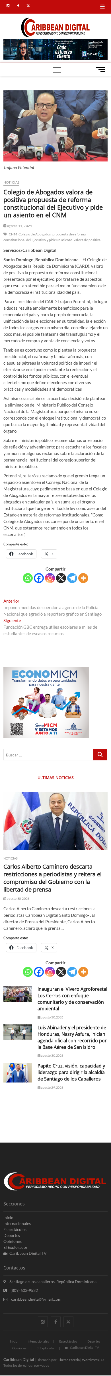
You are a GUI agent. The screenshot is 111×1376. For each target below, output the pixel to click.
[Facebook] (39, 578)
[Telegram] (72, 578)
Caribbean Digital (18, 1359)
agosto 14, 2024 (19, 226)
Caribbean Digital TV (28, 1253)
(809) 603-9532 (24, 1290)
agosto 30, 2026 (17, 898)
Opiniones (12, 1241)
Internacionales (17, 1223)
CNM (13, 234)
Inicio (8, 1217)
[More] (83, 578)
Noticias (11, 182)
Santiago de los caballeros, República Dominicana (52, 1281)
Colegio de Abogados (34, 234)
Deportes (11, 1235)
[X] (61, 578)
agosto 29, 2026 (51, 1087)
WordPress (90, 1360)
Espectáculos (14, 1229)
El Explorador (15, 1247)
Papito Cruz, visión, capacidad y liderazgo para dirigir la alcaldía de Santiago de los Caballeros (71, 1072)
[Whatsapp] (28, 578)
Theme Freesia (69, 1360)
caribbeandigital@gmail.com (35, 1299)
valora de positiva (87, 240)
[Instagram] (50, 578)
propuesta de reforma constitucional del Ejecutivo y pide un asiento (44, 237)
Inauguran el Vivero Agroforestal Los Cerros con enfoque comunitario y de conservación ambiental (72, 999)
